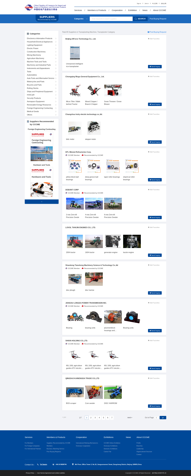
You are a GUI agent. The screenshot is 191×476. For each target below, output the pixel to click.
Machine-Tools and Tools (37, 62)
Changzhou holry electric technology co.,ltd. (83, 114)
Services (78, 10)
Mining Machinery (34, 55)
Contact (139, 454)
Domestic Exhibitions (110, 449)
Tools (29, 72)
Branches (140, 446)
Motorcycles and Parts (35, 82)
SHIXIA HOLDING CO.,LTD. (76, 341)
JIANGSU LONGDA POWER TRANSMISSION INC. (86, 303)
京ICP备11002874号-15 (159, 473)
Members (50, 446)
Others (29, 115)
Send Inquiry (155, 66)
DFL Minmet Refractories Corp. (78, 152)
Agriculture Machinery (35, 58)
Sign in (139, 3)
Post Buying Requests (54, 451)
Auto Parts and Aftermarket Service (40, 78)
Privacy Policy (30, 473)
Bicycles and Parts (34, 85)
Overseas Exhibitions (110, 446)
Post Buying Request (158, 19)
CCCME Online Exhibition (112, 443)
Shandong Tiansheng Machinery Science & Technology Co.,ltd (91, 265)
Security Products (34, 98)
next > (129, 417)
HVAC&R (30, 95)
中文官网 (154, 3)
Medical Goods (33, 111)
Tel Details (43, 464)
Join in (147, 3)
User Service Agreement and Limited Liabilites (51, 473)
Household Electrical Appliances (40, 42)
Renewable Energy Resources (39, 105)
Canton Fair (107, 451)
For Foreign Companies (32, 446)
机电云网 (163, 3)
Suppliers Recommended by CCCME (58, 443)
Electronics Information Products (39, 38)
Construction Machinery (36, 52)
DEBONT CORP (72, 190)
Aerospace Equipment (35, 101)
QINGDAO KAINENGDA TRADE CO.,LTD (82, 378)
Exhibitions (108, 437)
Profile (139, 443)
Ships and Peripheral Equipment (40, 91)
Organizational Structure (144, 451)
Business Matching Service (55, 449)
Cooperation (117, 10)
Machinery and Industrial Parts (39, 65)
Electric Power (32, 48)
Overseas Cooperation (83, 446)
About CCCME (159, 10)
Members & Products (97, 10)
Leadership (140, 449)
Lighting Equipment (34, 45)
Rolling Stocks (32, 88)
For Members (29, 443)
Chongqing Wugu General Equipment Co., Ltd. (84, 77)
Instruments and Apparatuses (38, 68)
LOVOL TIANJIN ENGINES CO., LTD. (80, 227)
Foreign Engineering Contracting (40, 108)
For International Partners (33, 449)
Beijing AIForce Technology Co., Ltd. (80, 39)
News (144, 10)
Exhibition (132, 10)
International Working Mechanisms (87, 443)
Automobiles (32, 75)
